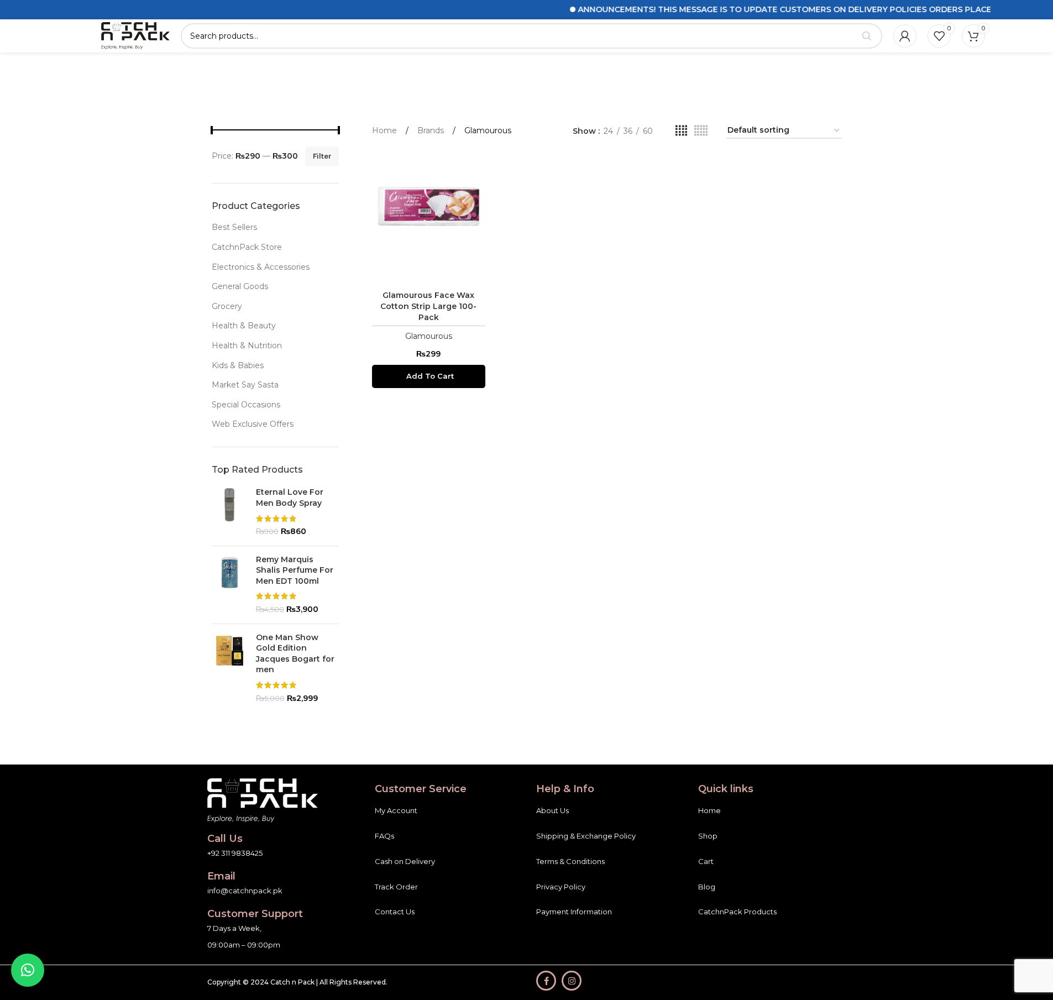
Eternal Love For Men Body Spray (289, 497)
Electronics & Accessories (261, 267)
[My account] (905, 36)
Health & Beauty (244, 326)
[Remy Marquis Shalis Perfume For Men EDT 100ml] (230, 584)
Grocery (227, 306)
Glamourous (428, 336)
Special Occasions (246, 405)
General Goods (240, 286)
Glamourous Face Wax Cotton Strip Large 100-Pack (428, 306)
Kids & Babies (238, 365)
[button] (428, 376)
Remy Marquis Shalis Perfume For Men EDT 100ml (294, 570)
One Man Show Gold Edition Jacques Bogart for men (295, 653)
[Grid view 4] (681, 131)
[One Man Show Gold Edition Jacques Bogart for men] (230, 668)
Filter (322, 156)
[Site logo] (135, 35)
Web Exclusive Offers (253, 424)
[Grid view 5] (701, 131)
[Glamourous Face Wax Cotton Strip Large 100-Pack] (428, 217)
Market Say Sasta (245, 385)
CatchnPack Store (247, 247)
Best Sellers (234, 227)
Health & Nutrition (247, 345)
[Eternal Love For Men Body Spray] (230, 512)
